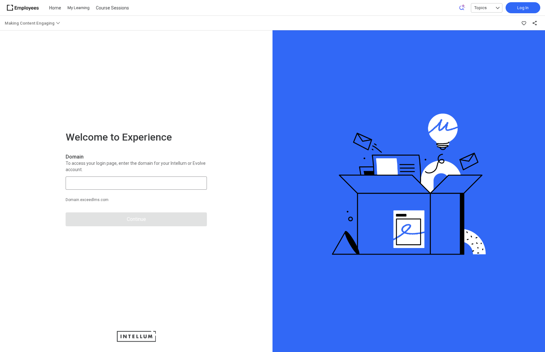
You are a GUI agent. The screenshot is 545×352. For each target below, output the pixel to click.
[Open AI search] (462, 7)
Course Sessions (112, 7)
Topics (480, 7)
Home (55, 7)
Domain (75, 157)
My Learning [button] (78, 7)
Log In (523, 7)
